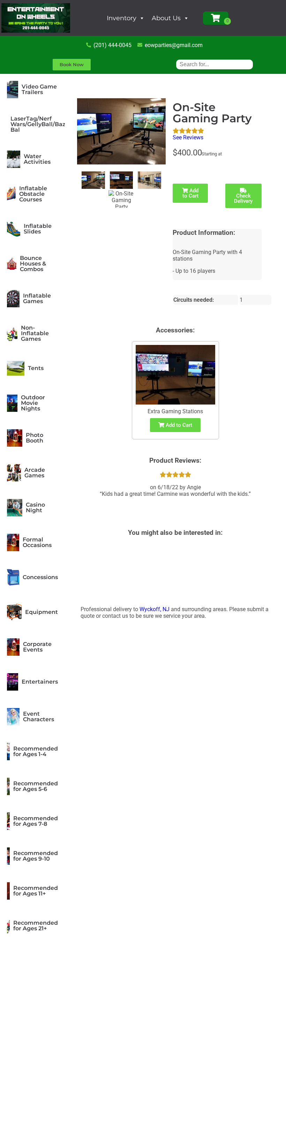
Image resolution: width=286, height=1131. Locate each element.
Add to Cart (190, 193)
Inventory (121, 18)
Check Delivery (243, 198)
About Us (166, 18)
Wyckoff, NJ (155, 609)
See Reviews (188, 137)
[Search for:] (214, 64)
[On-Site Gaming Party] (93, 180)
